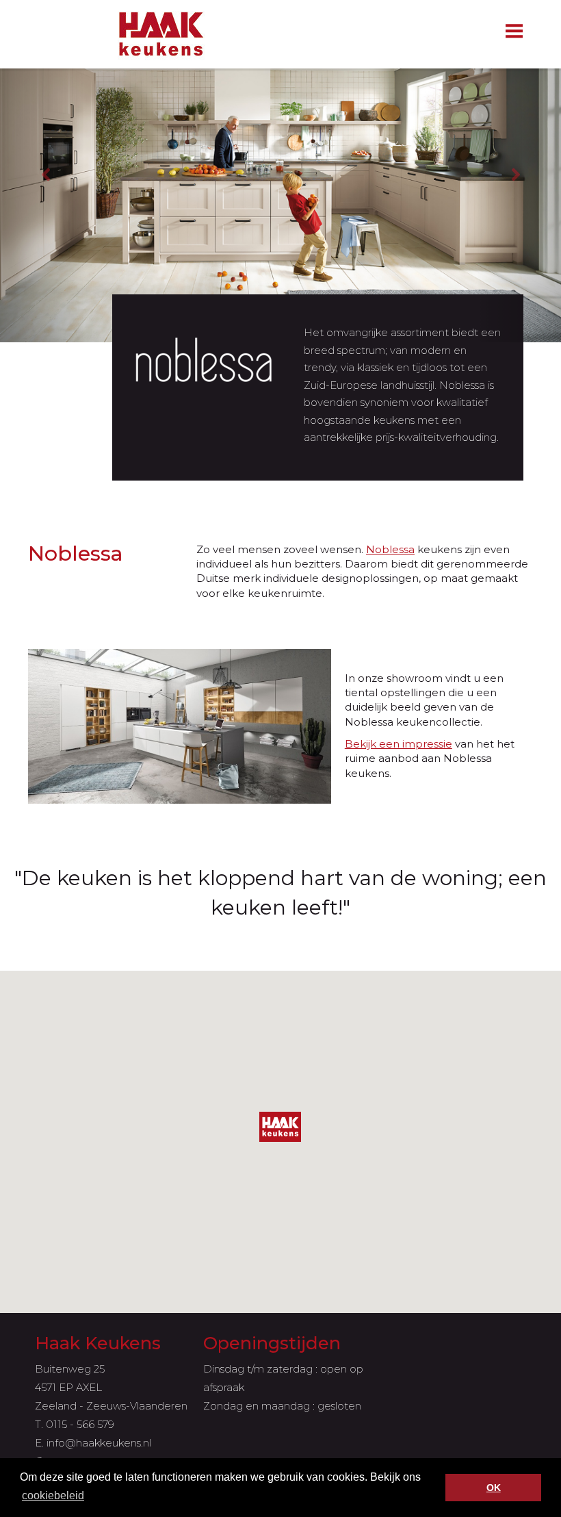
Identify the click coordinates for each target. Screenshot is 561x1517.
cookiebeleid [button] (53, 1495)
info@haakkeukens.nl (99, 1442)
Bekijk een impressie (398, 743)
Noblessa (390, 549)
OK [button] (493, 1487)
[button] (280, 1126)
